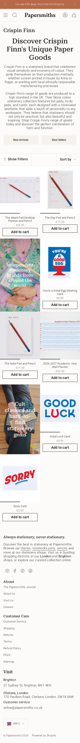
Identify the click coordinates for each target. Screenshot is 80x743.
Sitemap (8, 661)
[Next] (75, 4)
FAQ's (6, 654)
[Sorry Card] (20, 478)
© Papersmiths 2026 (16, 735)
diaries (26, 548)
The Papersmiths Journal (19, 587)
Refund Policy (12, 648)
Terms (7, 641)
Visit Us (8, 600)
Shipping (9, 628)
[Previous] (5, 4)
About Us (9, 593)
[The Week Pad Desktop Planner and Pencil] (20, 190)
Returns (8, 634)
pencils (62, 548)
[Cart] (74, 15)
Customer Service (14, 621)
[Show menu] (5, 15)
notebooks (40, 548)
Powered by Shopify (44, 735)
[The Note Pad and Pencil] (20, 335)
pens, (52, 548)
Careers (8, 607)
